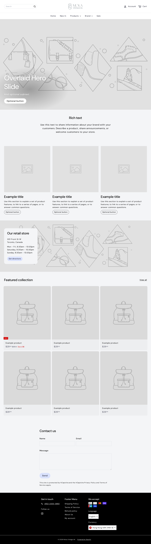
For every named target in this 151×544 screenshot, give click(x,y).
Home (53, 16)
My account (70, 518)
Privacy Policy (90, 483)
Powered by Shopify (84, 539)
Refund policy (71, 511)
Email (79, 438)
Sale (99, 16)
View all (143, 280)
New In (63, 16)
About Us (69, 514)
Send (45, 475)
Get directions (15, 259)
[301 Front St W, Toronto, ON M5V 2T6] (75, 246)
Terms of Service (72, 507)
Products (74, 16)
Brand (88, 16)
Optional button (15, 101)
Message (44, 450)
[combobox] (20, 6)
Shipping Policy (72, 504)
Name (42, 438)
